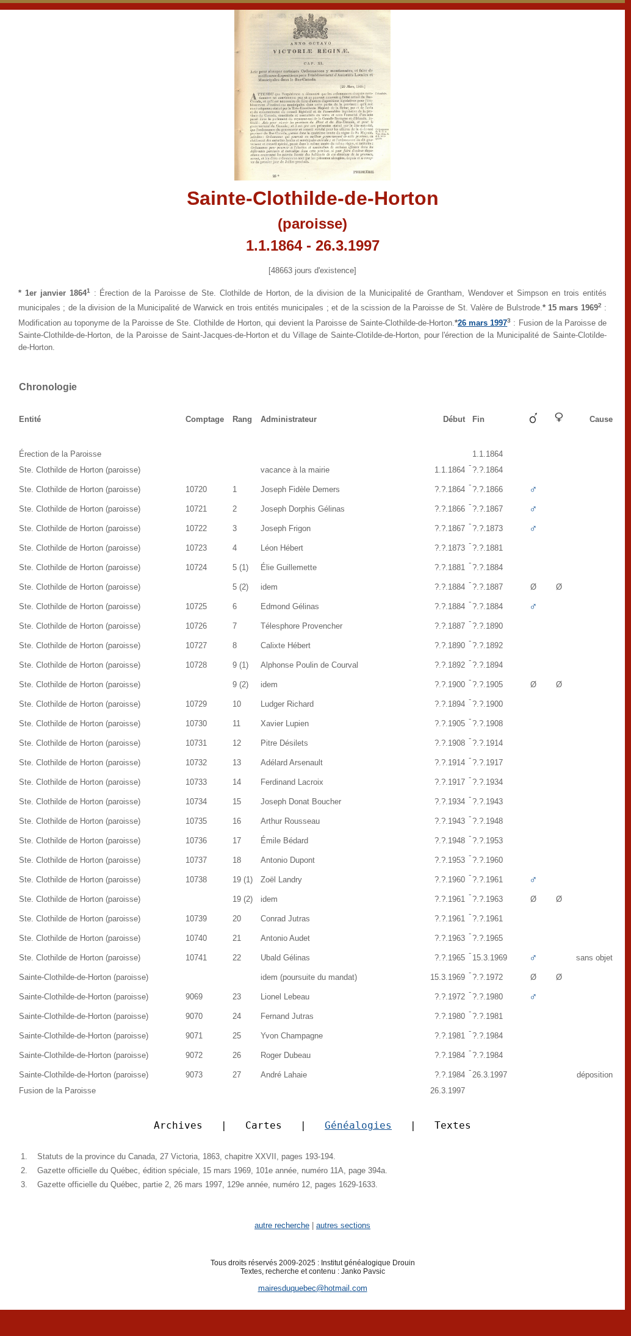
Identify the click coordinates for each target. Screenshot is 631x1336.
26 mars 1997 (482, 322)
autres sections (343, 1225)
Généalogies (358, 1125)
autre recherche (281, 1225)
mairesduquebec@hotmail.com (312, 1288)
